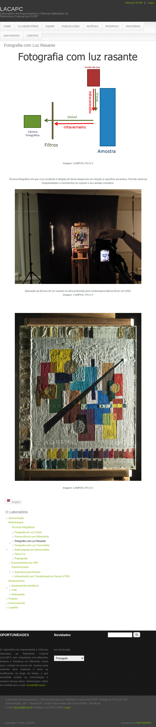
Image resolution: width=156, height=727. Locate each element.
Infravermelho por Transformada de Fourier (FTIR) (42, 576)
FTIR (14, 590)
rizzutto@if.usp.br (36, 685)
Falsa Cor (20, 554)
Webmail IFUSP (134, 2)
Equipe (50, 26)
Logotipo (13, 607)
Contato (32, 35)
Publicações (71, 26)
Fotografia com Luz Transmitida (32, 545)
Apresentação (16, 518)
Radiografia (21, 558)
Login (151, 2)
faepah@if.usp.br (23, 707)
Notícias (92, 26)
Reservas (112, 26)
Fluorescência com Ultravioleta (32, 536)
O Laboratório (28, 26)
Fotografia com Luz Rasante (30, 541)
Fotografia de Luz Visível (28, 532)
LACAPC (11, 9)
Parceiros (133, 26)
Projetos (13, 598)
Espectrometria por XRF (25, 562)
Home (7, 26)
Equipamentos (17, 580)
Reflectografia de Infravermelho (32, 549)
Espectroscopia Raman (27, 572)
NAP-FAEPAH (12, 35)
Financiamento (17, 603)
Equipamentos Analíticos (25, 585)
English (15, 502)
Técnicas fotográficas (23, 527)
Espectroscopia (20, 567)
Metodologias (16, 522)
